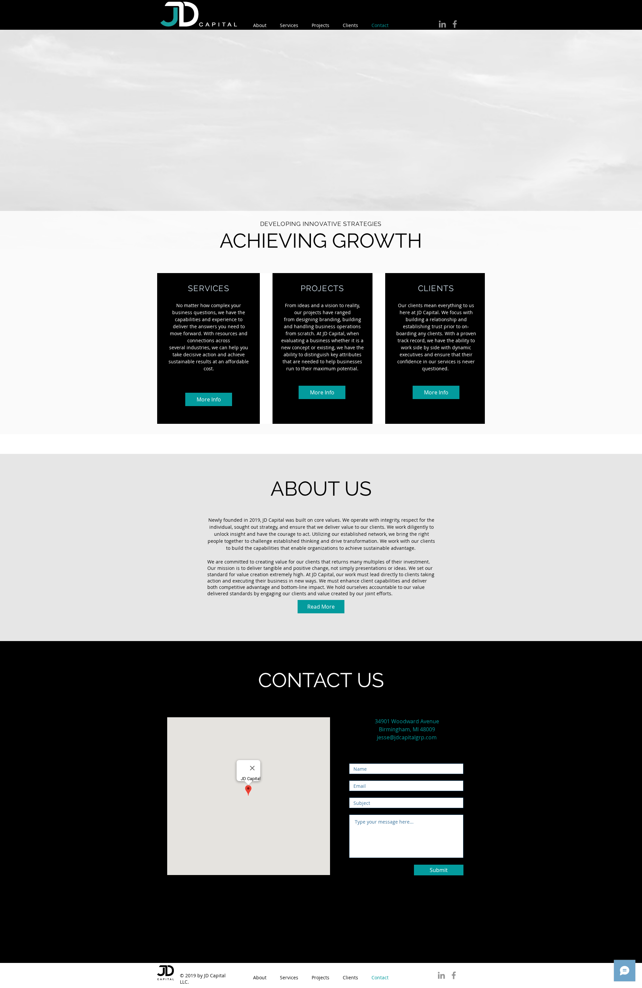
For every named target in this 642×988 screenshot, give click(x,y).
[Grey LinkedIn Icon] (442, 24)
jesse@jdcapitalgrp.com (407, 737)
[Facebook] (455, 24)
